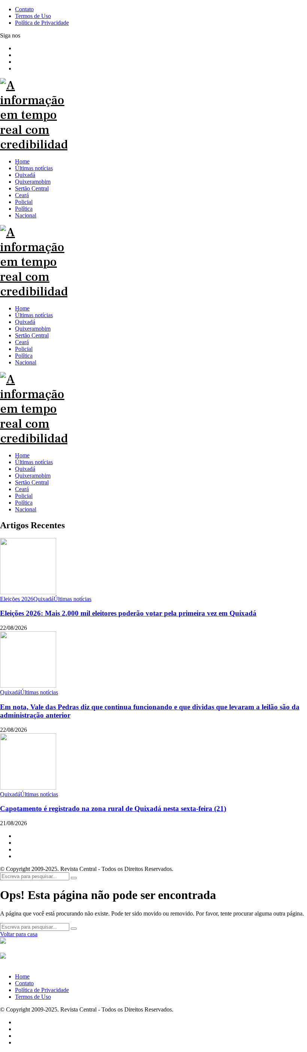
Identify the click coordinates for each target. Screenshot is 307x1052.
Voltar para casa (18, 934)
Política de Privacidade (42, 990)
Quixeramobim (33, 475)
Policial (24, 496)
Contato (24, 983)
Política (24, 502)
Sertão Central (32, 482)
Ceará (22, 489)
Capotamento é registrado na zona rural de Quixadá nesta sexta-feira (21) (113, 808)
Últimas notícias (34, 462)
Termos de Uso (33, 997)
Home (22, 455)
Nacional (25, 509)
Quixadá (25, 469)
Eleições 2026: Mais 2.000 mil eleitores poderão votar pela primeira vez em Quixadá (128, 613)
